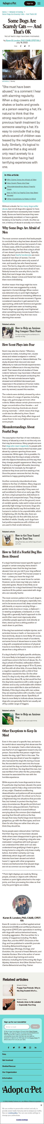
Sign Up (30, 3)
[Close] (41, 1105)
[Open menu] (38, 3)
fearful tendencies (23, 255)
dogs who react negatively (17, 446)
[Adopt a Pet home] (9, 3)
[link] (33, 1038)
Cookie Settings (22, 1120)
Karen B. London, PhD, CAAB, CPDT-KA (22, 40)
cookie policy (13, 1113)
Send (35, 1026)
